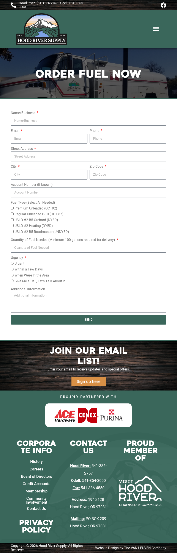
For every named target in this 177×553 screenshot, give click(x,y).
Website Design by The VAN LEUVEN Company (130, 548)
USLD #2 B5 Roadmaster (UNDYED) (41, 232)
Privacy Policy (36, 526)
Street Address (22, 149)
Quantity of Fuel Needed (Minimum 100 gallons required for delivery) (63, 240)
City (14, 166)
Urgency (17, 258)
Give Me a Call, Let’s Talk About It (39, 281)
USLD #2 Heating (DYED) (33, 226)
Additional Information (28, 289)
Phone (95, 131)
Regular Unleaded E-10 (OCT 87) (38, 214)
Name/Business (23, 113)
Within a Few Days (28, 269)
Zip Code (97, 166)
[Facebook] (163, 5)
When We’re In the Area (31, 275)
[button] (156, 29)
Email (15, 131)
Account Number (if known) (32, 185)
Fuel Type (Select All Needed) (33, 202)
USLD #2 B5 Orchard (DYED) (36, 220)
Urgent (19, 263)
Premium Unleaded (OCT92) (35, 208)
